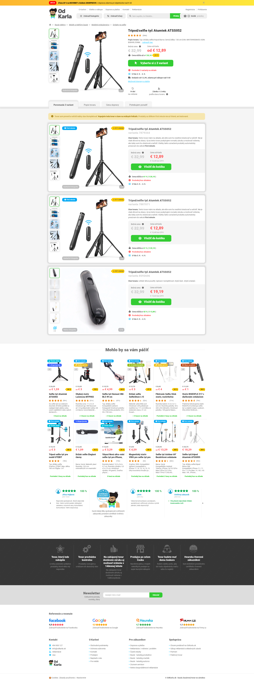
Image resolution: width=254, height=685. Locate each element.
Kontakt (126, 9)
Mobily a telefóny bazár (78, 25)
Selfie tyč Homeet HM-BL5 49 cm (113, 395)
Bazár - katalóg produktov (141, 655)
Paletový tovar (176, 655)
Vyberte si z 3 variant (154, 63)
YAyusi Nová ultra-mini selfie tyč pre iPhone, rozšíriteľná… (113, 457)
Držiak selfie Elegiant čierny (86, 455)
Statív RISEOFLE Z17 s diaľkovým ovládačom (193, 395)
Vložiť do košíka (154, 166)
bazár (180, 678)
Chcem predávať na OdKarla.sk (183, 645)
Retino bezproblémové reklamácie (144, 668)
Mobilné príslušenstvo (100, 25)
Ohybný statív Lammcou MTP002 (85, 395)
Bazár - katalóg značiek (139, 658)
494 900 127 (57, 645)
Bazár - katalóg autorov (140, 661)
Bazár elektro (60, 25)
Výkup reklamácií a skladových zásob (185, 649)
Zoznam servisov (137, 664)
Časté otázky (135, 652)
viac (54, 655)
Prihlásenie (202, 9)
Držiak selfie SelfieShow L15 (136, 395)
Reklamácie (137, 9)
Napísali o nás (96, 658)
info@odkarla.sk (59, 649)
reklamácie (56, 652)
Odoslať (156, 595)
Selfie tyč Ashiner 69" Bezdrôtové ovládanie (166, 455)
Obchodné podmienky (99, 645)
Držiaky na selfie (119, 25)
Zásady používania (67, 678)
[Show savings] (140, 46)
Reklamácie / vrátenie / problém (143, 649)
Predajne (94, 655)
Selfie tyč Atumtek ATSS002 (58, 395)
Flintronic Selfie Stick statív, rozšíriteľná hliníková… (166, 397)
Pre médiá (94, 661)
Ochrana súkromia (98, 649)
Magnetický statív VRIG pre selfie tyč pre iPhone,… (140, 457)
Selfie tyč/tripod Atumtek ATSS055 (191, 455)
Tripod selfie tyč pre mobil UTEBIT (58, 455)
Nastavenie (81, 678)
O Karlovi (82, 9)
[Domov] (50, 25)
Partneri (173, 652)
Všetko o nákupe (96, 9)
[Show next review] (203, 503)
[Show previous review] (51, 503)
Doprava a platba (113, 9)
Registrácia (190, 9)
